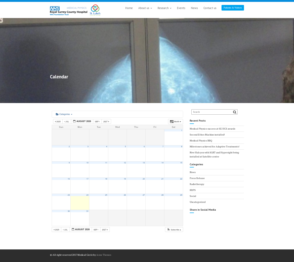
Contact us (209, 8)
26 (125, 195)
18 (106, 179)
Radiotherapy (197, 184)
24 (87, 195)
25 (106, 195)
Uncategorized (198, 202)
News (194, 8)
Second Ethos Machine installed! (207, 134)
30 (69, 211)
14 (162, 162)
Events (181, 8)
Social (193, 196)
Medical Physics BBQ (201, 140)
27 (144, 195)
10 (87, 162)
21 (162, 179)
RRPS (193, 190)
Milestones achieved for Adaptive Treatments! (214, 146)
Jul (67, 121)
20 (144, 179)
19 (125, 179)
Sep (97, 121)
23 (69, 195)
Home (129, 8)
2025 (58, 121)
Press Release (197, 178)
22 (181, 179)
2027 (105, 121)
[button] (174, 229)
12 (125, 162)
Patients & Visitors (233, 7)
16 (69, 179)
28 (162, 195)
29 (181, 195)
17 (87, 179)
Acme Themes (103, 254)
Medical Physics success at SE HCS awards (212, 128)
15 (181, 162)
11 (106, 162)
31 (87, 211)
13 (144, 162)
